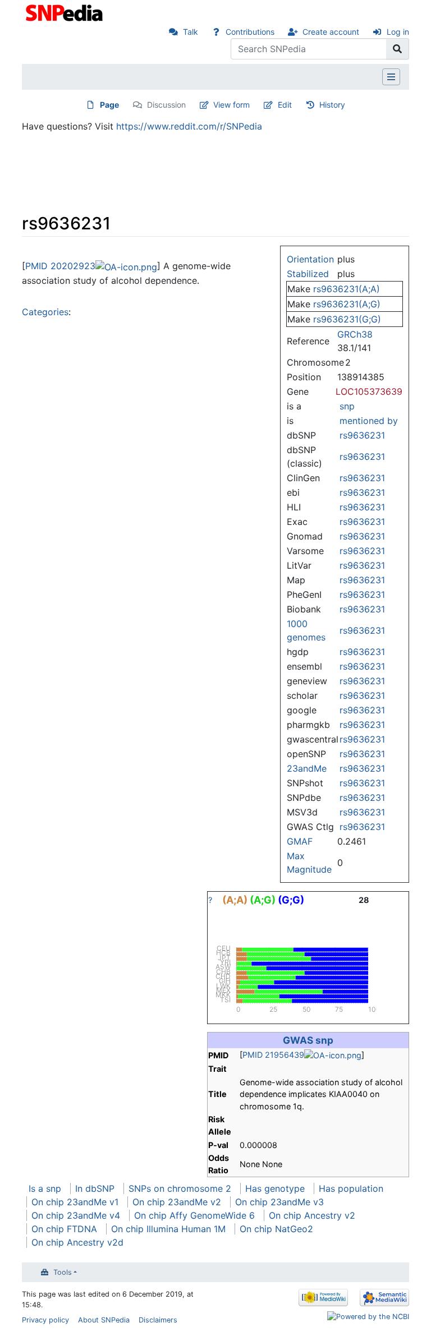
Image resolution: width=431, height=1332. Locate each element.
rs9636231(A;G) (346, 304)
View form (231, 104)
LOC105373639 (369, 391)
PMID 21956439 (273, 1054)
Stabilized (308, 273)
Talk (190, 31)
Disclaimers (158, 1320)
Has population (351, 1188)
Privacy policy (45, 1320)
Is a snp (45, 1188)
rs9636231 (362, 435)
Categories (45, 311)
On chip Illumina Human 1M (168, 1228)
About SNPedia (104, 1320)
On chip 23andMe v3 (279, 1201)
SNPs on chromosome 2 (180, 1188)
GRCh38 (355, 334)
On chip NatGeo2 (276, 1228)
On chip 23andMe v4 (75, 1215)
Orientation (310, 259)
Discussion (166, 104)
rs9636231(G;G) (347, 319)
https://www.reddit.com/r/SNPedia (189, 126)
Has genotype (275, 1188)
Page (109, 104)
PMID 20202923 (60, 265)
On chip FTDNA (64, 1228)
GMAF (300, 841)
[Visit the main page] (65, 11)
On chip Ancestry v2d (77, 1242)
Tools (62, 1272)
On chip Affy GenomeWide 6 (194, 1215)
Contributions (250, 31)
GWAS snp (308, 1040)
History (332, 104)
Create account (330, 31)
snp (347, 406)
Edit (285, 104)
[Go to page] (397, 48)
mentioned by (369, 420)
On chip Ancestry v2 (312, 1215)
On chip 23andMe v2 (176, 1201)
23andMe (307, 768)
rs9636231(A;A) (346, 288)
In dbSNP (94, 1188)
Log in (398, 31)
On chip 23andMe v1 (74, 1201)
